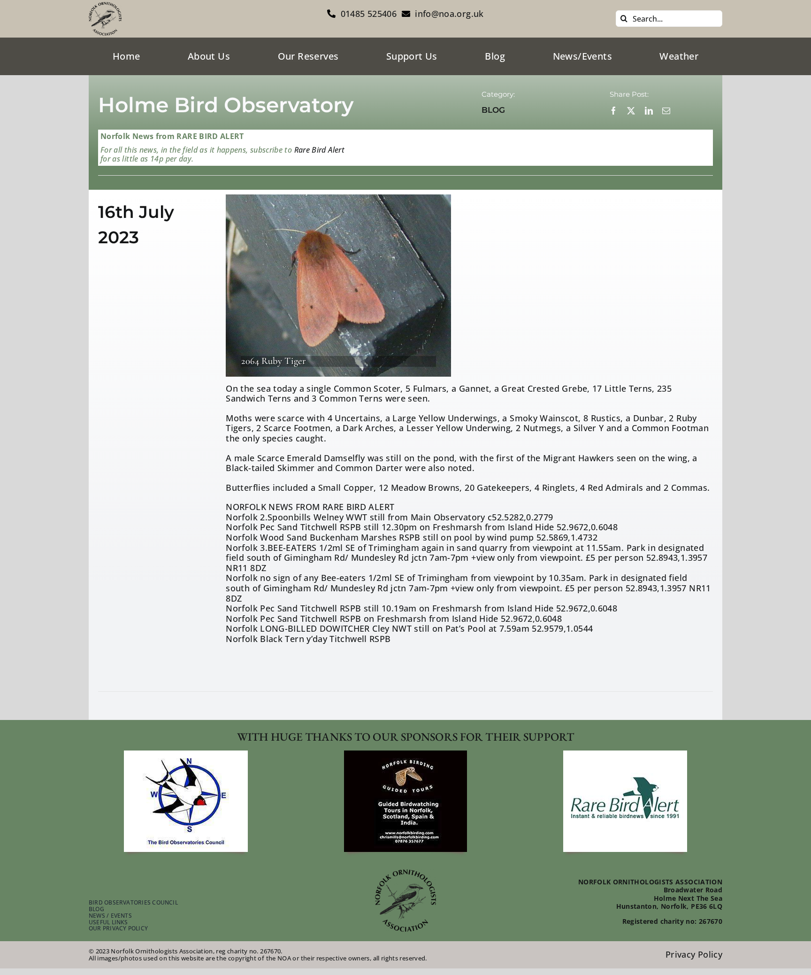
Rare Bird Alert (318, 150)
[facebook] (614, 111)
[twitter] (631, 111)
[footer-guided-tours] (405, 754)
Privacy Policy (694, 954)
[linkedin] (649, 111)
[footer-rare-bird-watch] (625, 754)
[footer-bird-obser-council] (186, 754)
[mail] (666, 111)
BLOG (493, 110)
